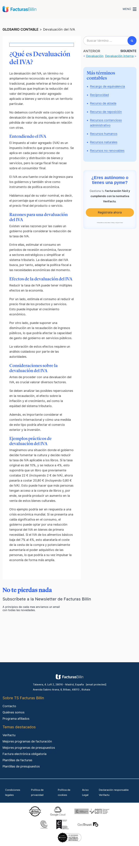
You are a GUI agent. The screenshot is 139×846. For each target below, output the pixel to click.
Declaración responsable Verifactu (114, 792)
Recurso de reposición (106, 111)
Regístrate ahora (110, 212)
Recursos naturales (103, 142)
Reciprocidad (99, 95)
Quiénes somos (13, 712)
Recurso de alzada (103, 103)
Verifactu (9, 735)
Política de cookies (64, 792)
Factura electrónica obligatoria (24, 754)
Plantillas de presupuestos (21, 766)
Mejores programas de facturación (27, 741)
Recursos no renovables (107, 150)
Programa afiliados (16, 718)
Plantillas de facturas (17, 760)
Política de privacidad (37, 792)
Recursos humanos (103, 133)
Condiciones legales (12, 792)
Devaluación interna (119, 56)
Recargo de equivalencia (107, 86)
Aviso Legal (85, 792)
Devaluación (95, 56)
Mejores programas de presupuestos (29, 747)
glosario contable (20, 29)
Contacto (9, 706)
